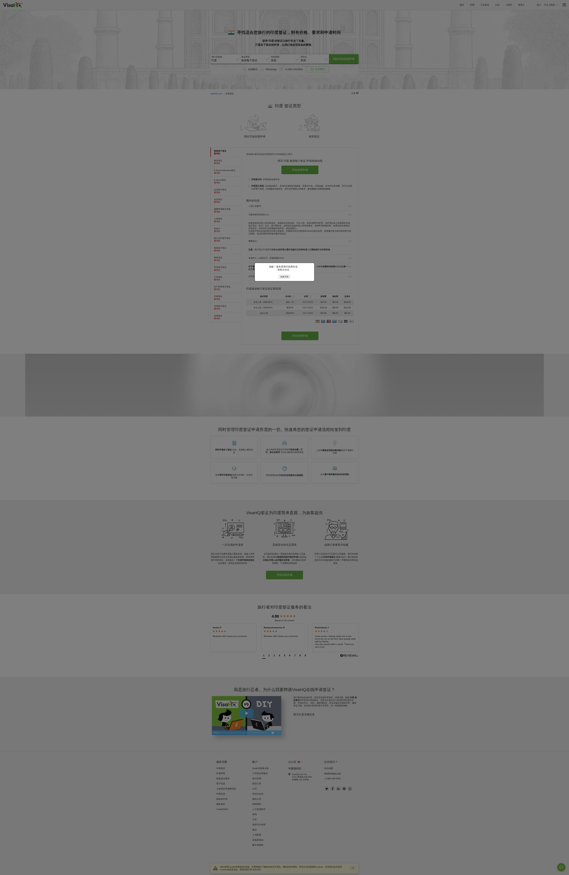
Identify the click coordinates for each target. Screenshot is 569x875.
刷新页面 (284, 276)
